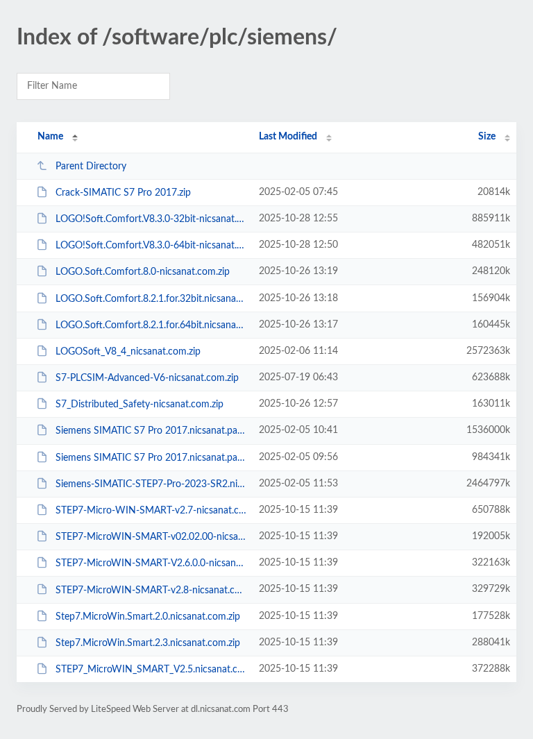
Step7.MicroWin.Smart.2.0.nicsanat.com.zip (148, 617)
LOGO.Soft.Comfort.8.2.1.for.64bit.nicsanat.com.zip (151, 325)
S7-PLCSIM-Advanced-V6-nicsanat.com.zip (147, 378)
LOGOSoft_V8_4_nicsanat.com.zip (128, 352)
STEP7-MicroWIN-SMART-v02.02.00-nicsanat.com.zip (151, 537)
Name (50, 137)
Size (487, 137)
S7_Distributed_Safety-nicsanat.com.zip (139, 404)
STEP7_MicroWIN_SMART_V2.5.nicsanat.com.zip (151, 669)
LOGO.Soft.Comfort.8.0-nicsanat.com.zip (143, 272)
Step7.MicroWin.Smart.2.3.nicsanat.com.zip (148, 643)
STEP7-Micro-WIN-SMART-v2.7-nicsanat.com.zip (151, 511)
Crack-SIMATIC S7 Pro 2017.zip (123, 193)
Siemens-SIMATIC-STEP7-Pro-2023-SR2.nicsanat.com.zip (151, 484)
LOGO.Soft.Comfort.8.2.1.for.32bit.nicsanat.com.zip (151, 299)
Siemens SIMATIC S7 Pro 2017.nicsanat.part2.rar (151, 458)
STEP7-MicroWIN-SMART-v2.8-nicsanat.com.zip (151, 590)
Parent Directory (91, 166)
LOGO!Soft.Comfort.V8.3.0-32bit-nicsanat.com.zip (151, 219)
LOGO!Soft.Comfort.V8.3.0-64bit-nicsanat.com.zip (151, 245)
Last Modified (288, 137)
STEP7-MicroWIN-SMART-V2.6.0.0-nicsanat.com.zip (151, 563)
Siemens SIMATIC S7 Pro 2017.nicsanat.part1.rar (151, 431)
